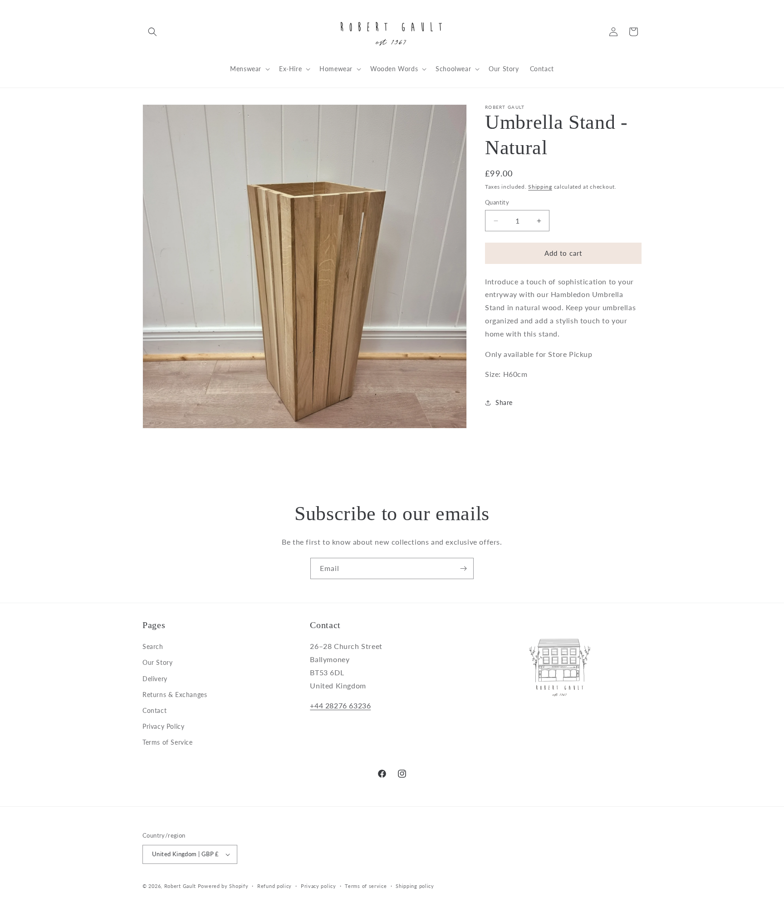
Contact (154, 710)
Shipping (540, 186)
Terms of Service (167, 742)
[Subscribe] (463, 568)
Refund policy (274, 886)
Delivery (154, 679)
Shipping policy (415, 886)
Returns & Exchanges (174, 694)
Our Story (157, 662)
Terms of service (366, 886)
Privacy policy (318, 886)
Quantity (497, 202)
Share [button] (504, 402)
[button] (152, 32)
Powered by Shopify (223, 886)
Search (152, 646)
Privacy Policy (163, 726)
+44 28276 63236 (340, 705)
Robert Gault (180, 886)
